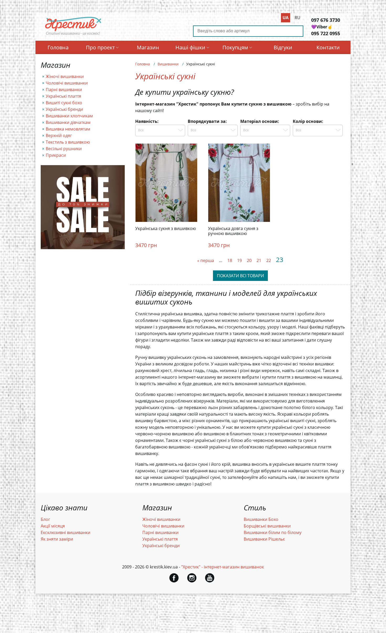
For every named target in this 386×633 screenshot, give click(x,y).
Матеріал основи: (259, 121)
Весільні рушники (64, 148)
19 (239, 260)
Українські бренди (64, 109)
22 (268, 260)
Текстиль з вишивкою (68, 142)
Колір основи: (308, 121)
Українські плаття (63, 96)
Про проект (100, 47)
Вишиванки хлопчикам (69, 116)
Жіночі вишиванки (65, 76)
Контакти (328, 47)
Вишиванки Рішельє (264, 539)
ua (286, 17)
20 (249, 260)
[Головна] (73, 35)
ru (297, 17)
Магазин (148, 47)
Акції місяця (53, 526)
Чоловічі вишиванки (67, 83)
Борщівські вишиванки (267, 526)
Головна (58, 47)
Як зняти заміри (57, 539)
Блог (45, 519)
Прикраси (56, 155)
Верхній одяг (59, 135)
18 (229, 260)
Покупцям (235, 47)
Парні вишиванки (64, 89)
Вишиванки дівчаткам (68, 122)
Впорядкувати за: (207, 121)
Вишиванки (168, 63)
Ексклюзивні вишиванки (65, 532)
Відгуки (283, 47)
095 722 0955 (325, 33)
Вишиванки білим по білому (272, 532)
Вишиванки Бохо (261, 519)
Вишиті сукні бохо (64, 103)
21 (259, 260)
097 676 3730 (325, 20)
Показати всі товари (240, 276)
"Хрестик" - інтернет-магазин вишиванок (222, 567)
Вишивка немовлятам (68, 129)
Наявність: (147, 121)
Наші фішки (190, 47)
